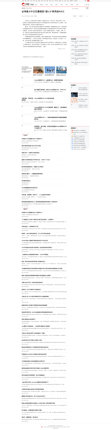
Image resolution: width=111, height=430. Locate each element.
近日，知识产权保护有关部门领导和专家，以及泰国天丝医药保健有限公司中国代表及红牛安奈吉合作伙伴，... (44, 342)
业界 (72, 41)
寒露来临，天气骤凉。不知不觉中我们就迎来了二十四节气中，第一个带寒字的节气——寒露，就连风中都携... (44, 263)
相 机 (77, 4)
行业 (30, 8)
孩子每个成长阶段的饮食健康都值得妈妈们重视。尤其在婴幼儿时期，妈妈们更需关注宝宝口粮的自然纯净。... (44, 377)
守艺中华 (56, 0)
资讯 (25, 0)
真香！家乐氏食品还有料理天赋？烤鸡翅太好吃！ (34, 261)
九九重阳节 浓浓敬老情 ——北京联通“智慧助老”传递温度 (36, 326)
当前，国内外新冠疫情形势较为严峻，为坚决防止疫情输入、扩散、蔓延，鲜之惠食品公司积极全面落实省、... (44, 412)
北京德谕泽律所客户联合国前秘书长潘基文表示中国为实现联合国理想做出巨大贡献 (42, 268)
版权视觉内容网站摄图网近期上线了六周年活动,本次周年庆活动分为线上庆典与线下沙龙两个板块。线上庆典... (44, 398)
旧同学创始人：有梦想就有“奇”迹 (30, 226)
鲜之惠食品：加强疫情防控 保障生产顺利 (32, 410)
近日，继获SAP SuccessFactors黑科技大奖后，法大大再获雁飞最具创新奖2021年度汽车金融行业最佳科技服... (44, 291)
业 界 (36, 4)
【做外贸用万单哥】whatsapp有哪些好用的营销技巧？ (35, 382)
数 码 (57, 4)
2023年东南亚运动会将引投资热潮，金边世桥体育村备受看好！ (37, 247)
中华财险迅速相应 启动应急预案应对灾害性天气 (33, 361)
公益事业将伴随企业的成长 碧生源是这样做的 (33, 389)
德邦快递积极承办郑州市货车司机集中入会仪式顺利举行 (35, 368)
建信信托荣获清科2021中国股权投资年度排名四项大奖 (35, 347)
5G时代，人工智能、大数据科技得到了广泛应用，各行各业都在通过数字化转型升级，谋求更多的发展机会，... (44, 235)
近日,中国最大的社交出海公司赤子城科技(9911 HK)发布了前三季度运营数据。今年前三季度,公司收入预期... (44, 284)
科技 (36, 0)
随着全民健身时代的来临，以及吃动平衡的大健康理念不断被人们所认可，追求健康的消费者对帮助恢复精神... (44, 419)
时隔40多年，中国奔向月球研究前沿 (30, 152)
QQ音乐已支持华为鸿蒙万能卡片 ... (79, 143)
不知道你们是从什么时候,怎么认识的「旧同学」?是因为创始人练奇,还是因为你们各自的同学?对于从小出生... (44, 228)
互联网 (41, 4)
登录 (88, 0)
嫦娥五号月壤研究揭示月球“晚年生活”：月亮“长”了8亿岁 (36, 159)
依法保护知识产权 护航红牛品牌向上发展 (32, 340)
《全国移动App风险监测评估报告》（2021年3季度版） (35, 254)
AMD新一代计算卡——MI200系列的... (80, 147)
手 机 (62, 4)
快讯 (72, 62)
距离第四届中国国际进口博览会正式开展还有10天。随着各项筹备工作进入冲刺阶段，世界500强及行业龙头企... (45, 314)
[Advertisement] (41, 63)
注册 (85, 0)
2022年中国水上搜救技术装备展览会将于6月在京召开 (35, 240)
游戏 (34, 0)
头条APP (75, 0)
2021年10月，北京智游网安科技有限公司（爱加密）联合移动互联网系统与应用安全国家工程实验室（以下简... (44, 256)
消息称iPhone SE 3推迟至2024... (79, 136)
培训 (50, 0)
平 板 (67, 4)
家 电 (47, 4)
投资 (47, 0)
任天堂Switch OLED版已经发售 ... (79, 141)
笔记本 (71, 4)
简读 (68, 0)
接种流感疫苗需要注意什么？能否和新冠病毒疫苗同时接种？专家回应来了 (40, 201)
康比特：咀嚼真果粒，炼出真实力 (30, 417)
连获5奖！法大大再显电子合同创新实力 (31, 289)
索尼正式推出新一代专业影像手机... (79, 130)
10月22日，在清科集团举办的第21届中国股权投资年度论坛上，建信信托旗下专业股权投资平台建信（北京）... (44, 349)
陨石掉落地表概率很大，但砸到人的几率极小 (33, 166)
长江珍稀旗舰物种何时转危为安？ (30, 187)
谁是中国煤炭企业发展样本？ (29, 319)
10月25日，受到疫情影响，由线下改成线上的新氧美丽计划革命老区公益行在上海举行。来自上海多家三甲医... (44, 405)
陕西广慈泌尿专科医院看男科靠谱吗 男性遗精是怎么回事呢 (36, 275)
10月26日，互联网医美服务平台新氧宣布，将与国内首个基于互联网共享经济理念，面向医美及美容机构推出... (44, 307)
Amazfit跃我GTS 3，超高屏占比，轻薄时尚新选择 (48, 80)
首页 (23, 0)
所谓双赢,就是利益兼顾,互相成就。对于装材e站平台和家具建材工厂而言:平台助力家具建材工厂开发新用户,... (44, 335)
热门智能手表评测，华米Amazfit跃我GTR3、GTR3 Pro (50, 89)
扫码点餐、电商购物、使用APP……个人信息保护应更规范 (36, 194)
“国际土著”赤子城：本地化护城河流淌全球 (32, 282)
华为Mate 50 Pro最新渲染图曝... (79, 139)
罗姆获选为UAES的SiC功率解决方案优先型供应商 (34, 354)
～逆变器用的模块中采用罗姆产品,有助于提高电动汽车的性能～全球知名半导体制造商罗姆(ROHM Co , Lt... (44, 356)
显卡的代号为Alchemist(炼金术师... (79, 149)
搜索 (87, 8)
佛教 (60, 0)
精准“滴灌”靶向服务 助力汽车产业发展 (31, 145)
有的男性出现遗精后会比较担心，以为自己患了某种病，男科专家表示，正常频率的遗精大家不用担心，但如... (44, 277)
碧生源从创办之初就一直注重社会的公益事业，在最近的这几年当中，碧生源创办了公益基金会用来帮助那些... (44, 391)
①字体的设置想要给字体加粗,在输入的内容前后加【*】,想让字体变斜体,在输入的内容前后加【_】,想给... (43, 384)
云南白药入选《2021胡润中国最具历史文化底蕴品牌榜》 (35, 296)
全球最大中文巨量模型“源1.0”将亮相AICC (32, 138)
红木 (62, 0)
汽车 (31, 0)
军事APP (71, 0)
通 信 (52, 4)
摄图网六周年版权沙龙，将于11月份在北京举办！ (34, 396)
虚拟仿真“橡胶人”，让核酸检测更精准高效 (32, 173)
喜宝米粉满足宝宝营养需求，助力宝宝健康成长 (33, 375)
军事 (28, 0)
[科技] (25, 4)
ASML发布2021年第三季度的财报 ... (79, 145)
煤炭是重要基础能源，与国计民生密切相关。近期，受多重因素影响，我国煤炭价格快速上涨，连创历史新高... (44, 321)
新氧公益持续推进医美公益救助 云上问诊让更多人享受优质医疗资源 (38, 403)
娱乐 (44, 0)
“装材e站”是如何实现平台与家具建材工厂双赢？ (33, 333)
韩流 (65, 0)
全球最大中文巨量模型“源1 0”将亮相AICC (30, 140)
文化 (53, 0)
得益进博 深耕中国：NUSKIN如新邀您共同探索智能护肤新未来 (37, 312)
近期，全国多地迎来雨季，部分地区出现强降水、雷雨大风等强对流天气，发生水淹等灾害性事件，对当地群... (44, 363)
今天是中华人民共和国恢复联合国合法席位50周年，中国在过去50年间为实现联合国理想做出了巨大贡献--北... (44, 270)
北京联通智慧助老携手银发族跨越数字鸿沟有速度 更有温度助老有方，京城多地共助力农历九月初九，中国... (44, 328)
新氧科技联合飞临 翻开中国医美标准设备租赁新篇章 (34, 305)
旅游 (39, 0)
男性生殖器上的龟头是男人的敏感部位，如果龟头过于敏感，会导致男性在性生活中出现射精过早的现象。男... (44, 221)
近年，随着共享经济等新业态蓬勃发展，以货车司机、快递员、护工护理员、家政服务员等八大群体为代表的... (44, 370)
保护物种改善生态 (26, 180)
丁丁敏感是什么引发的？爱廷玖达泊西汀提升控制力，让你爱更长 (38, 219)
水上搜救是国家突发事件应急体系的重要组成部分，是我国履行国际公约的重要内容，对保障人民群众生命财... (44, 242)
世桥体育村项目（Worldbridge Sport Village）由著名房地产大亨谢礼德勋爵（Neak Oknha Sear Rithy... (43, 249)
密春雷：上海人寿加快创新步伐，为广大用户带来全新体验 (36, 233)
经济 (42, 0)
